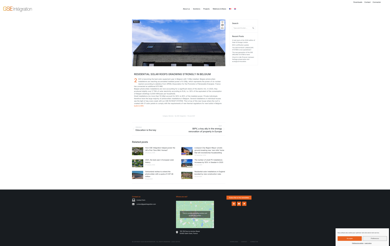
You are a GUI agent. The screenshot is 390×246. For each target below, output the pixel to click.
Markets (136, 22)
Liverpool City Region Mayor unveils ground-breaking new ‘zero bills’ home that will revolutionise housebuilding (209, 150)
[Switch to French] (230, 8)
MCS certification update (240, 45)
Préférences (375, 238)
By (180, 116)
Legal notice (368, 243)
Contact (244, 241)
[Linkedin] (234, 204)
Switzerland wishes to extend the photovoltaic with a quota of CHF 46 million (159, 174)
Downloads (234, 241)
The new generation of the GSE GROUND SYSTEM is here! (242, 53)
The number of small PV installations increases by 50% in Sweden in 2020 (208, 161)
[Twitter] (244, 204)
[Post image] (137, 151)
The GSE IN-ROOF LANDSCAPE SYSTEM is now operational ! (242, 49)
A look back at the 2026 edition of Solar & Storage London (243, 41)
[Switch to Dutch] (235, 8)
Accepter (350, 238)
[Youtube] (239, 204)
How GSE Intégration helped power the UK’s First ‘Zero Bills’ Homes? (160, 149)
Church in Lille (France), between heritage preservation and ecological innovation (243, 59)
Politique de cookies (357, 243)
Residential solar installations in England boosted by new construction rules (209, 173)
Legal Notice (175, 241)
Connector (254, 241)
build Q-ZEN (139, 106)
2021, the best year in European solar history (159, 161)
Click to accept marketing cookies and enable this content (195, 214)
